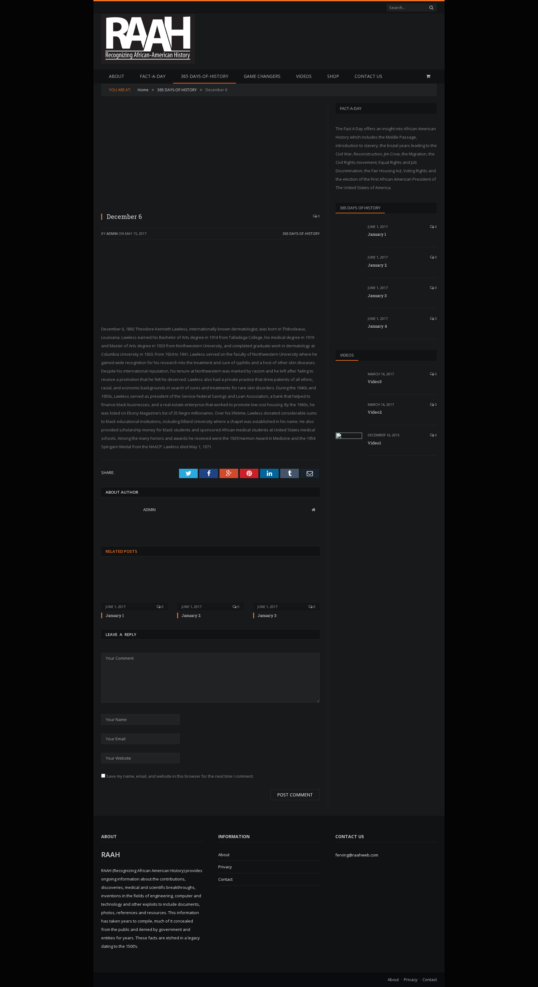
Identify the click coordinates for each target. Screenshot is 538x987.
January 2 (191, 615)
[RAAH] (148, 60)
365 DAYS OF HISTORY (360, 208)
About (116, 76)
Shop (333, 76)
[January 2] (210, 587)
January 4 (377, 326)
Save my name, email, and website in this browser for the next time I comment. (180, 776)
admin (112, 233)
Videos (304, 76)
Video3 (375, 381)
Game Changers (262, 76)
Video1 (374, 443)
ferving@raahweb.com (356, 855)
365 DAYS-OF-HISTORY (204, 76)
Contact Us (368, 76)
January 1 (115, 615)
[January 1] (134, 587)
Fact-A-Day (152, 76)
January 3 (266, 615)
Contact (225, 879)
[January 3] (286, 587)
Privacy (225, 867)
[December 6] (210, 155)
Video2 (375, 412)
